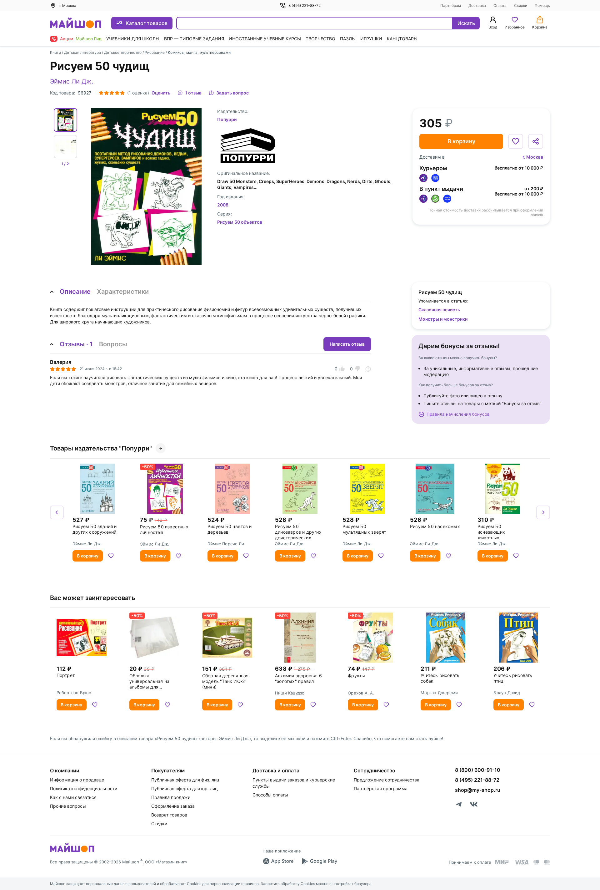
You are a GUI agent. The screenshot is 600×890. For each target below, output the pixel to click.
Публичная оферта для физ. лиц (185, 779)
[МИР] (502, 862)
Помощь (542, 5)
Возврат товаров (169, 814)
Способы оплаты (270, 794)
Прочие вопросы (68, 806)
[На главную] (75, 23)
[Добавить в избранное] (515, 141)
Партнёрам (450, 5)
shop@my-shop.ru (477, 790)
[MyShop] (72, 851)
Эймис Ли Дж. (71, 81)
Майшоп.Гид (89, 38)
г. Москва (532, 157)
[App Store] (278, 861)
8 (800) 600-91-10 (477, 770)
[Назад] (57, 512)
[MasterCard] (536, 862)
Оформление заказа (173, 806)
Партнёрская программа (381, 788)
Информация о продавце (77, 779)
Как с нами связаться (73, 797)
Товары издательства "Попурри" (101, 448)
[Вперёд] (543, 512)
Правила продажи (170, 797)
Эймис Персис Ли (226, 543)
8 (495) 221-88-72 (304, 5)
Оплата (500, 5)
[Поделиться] (535, 141)
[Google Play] (319, 861)
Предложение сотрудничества (386, 779)
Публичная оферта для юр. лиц (184, 788)
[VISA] (521, 862)
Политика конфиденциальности (83, 788)
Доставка (477, 5)
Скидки (520, 5)
